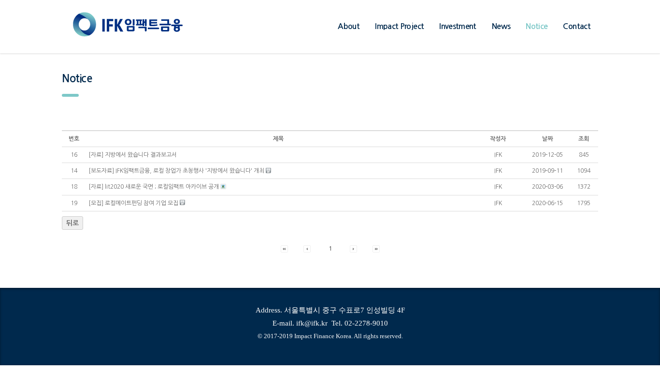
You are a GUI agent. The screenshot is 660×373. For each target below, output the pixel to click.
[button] (498, 155)
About (348, 26)
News (501, 26)
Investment (457, 26)
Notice (536, 26)
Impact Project (399, 26)
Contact (576, 26)
